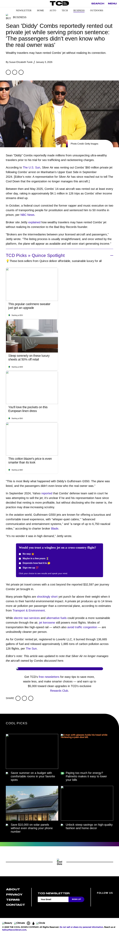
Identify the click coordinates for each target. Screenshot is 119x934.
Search (97, 3)
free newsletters (49, 676)
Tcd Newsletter (54, 893)
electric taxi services (27, 618)
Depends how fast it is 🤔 (36, 563)
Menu (112, 3)
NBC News (27, 214)
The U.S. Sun (31, 167)
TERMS (13, 899)
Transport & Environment (29, 610)
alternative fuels (56, 618)
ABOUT (13, 889)
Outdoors (96, 10)
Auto (52, 10)
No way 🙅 (28, 554)
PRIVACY (14, 894)
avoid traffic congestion (82, 627)
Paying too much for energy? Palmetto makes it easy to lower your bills (86, 776)
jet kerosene (47, 622)
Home (40, 10)
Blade (54, 528)
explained (34, 222)
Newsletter (23, 10)
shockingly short (47, 596)
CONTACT (15, 904)
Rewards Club (59, 690)
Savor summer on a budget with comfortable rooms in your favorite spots (33, 776)
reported (46, 493)
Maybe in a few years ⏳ (35, 558)
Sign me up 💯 (30, 567)
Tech (65, 10)
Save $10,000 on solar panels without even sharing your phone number (32, 828)
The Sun (31, 648)
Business (79, 10)
